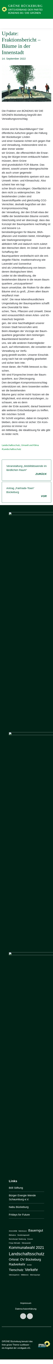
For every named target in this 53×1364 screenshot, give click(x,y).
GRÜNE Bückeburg (25, 6)
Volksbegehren (14, 1275)
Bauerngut (35, 1230)
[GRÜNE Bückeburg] (4, 9)
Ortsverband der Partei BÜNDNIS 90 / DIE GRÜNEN (25, 11)
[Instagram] (30, 1316)
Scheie (29, 1265)
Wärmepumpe (35, 1275)
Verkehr (31, 1269)
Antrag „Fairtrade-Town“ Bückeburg (26, 492)
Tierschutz (16, 1270)
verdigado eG (23, 1348)
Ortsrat (14, 1259)
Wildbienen (25, 1275)
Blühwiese (12, 1235)
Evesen (30, 1239)
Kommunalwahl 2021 (26, 1247)
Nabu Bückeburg (19, 1207)
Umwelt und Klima (30, 445)
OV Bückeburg (30, 1259)
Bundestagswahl (23, 1235)
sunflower (24, 1344)
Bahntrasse (23, 1231)
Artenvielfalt (13, 1231)
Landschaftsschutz (11, 445)
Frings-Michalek (14, 1243)
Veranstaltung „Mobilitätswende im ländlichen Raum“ (26, 470)
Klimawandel (26, 1243)
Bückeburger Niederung (17, 1239)
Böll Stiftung (16, 1187)
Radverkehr (17, 1264)
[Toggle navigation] (48, 23)
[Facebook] (23, 1316)
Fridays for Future (19, 1214)
